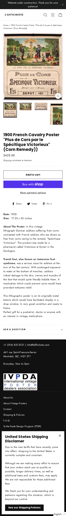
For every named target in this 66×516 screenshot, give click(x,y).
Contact (7, 409)
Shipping (7, 160)
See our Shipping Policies (24, 507)
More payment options (33, 192)
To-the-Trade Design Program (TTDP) (22, 426)
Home (6, 25)
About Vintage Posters (15, 403)
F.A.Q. (6, 420)
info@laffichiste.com (38, 345)
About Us (8, 397)
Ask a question (14, 329)
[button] (59, 514)
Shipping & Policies (14, 414)
